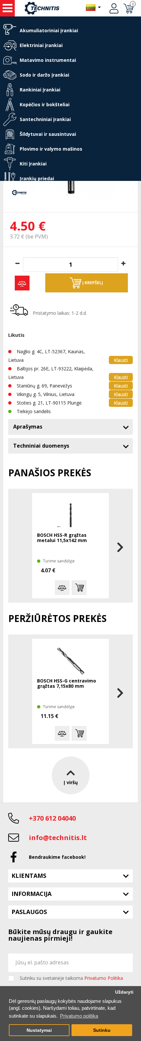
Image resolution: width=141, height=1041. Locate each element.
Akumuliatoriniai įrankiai (49, 30)
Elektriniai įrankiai (41, 45)
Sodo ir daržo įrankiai (44, 75)
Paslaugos (29, 912)
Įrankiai (7, 8)
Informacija (31, 894)
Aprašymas (27, 426)
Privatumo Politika (103, 978)
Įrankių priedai (37, 178)
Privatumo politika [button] (79, 1016)
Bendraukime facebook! (57, 857)
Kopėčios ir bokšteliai (45, 104)
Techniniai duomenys (41, 445)
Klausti (121, 360)
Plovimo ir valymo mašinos (51, 149)
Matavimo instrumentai (48, 60)
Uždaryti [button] (124, 992)
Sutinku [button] (102, 1030)
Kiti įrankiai (33, 164)
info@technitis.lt (58, 837)
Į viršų (71, 782)
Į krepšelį (92, 282)
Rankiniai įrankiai (40, 90)
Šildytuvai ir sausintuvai (48, 134)
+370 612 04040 (52, 818)
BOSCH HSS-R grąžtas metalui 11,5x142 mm (62, 538)
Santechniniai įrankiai (45, 119)
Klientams (28, 876)
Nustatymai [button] (39, 1030)
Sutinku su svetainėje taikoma (71, 978)
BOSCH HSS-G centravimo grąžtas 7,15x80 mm (66, 683)
